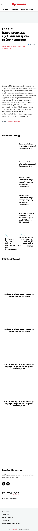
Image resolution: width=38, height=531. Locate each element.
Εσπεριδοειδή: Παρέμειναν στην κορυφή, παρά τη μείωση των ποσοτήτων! (26, 181)
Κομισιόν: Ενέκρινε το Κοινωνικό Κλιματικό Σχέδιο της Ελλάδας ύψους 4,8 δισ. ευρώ (26, 217)
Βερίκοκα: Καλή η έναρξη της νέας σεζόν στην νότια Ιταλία (26, 241)
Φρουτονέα (14, 529)
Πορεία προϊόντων (19, 46)
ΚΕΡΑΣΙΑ (17, 121)
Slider (4, 46)
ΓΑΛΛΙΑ (10, 121)
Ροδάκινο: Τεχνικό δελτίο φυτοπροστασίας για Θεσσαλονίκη (13, 244)
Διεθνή (9, 46)
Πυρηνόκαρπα (6, 48)
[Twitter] (8, 53)
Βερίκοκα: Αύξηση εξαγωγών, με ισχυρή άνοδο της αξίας (27, 146)
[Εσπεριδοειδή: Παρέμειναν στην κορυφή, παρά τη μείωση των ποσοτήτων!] (9, 182)
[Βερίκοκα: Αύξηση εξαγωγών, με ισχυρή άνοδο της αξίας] (9, 146)
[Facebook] (4, 53)
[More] (13, 53)
